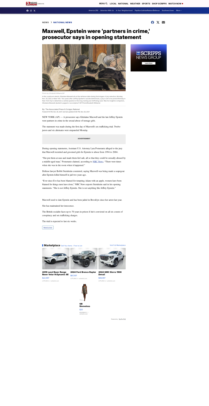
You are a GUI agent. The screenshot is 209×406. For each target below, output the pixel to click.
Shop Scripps (159, 3)
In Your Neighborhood (124, 10)
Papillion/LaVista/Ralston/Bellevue (147, 10)
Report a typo (48, 227)
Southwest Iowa (168, 10)
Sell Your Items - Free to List (71, 246)
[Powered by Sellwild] (122, 319)
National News (62, 22)
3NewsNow (28, 11)
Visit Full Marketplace (118, 245)
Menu (102, 4)
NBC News (98, 161)
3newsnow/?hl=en (31, 11)
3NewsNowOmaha (35, 11)
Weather (135, 3)
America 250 (93, 10)
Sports (146, 3)
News (45, 22)
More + (178, 10)
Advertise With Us (107, 10)
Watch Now (175, 3)
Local (113, 3)
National (123, 3)
